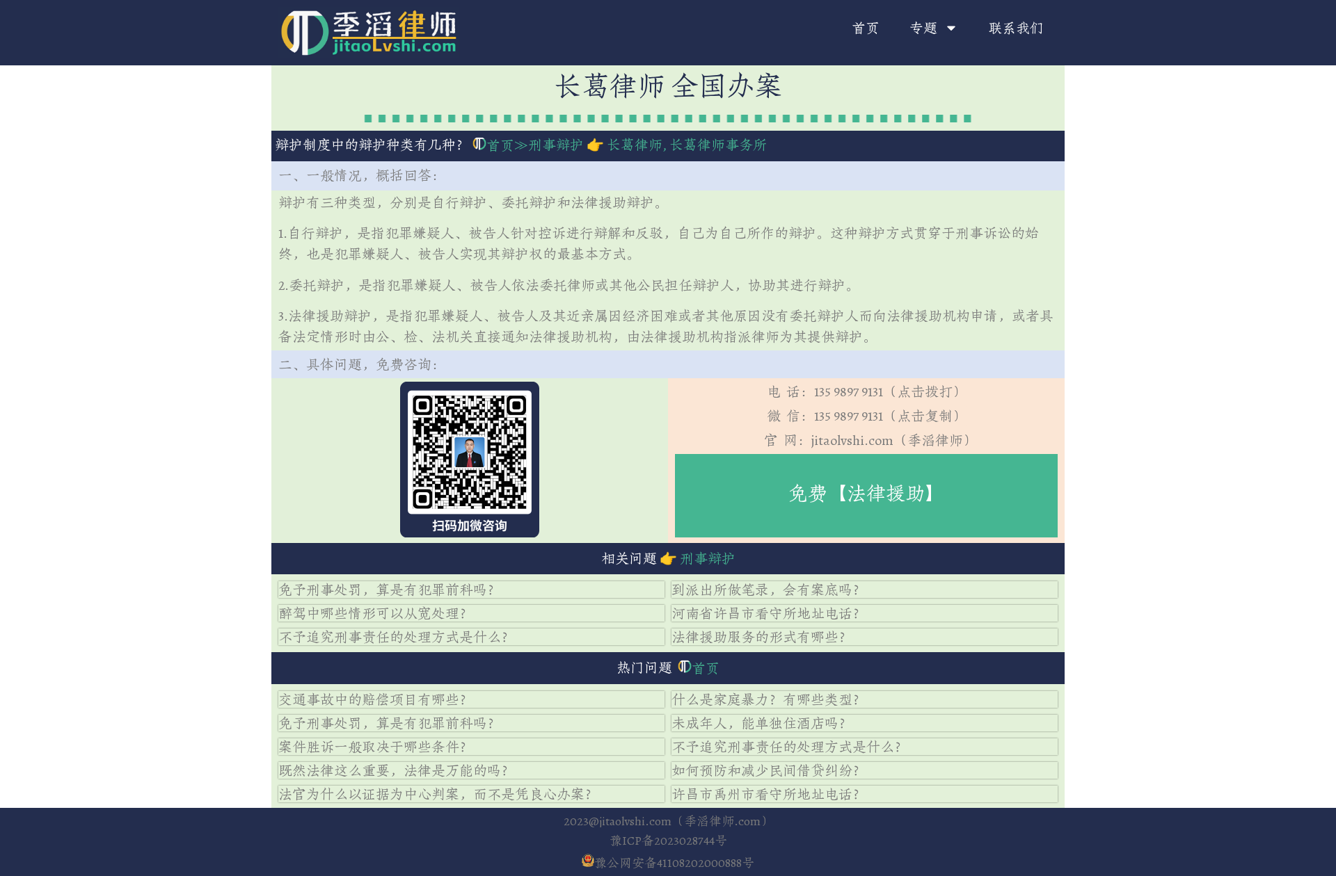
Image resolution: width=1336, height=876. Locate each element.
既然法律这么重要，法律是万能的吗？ (396, 770)
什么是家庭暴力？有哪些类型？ (768, 699)
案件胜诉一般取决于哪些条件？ (375, 747)
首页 (866, 28)
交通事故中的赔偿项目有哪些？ (375, 699)
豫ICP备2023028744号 (668, 840)
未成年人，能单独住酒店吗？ (761, 723)
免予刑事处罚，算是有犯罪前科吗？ (389, 590)
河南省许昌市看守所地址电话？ (768, 613)
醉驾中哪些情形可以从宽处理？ (375, 613)
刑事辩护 (556, 145)
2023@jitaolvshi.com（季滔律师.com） (668, 821)
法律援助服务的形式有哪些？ (761, 637)
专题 (923, 28)
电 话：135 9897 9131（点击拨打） (867, 391)
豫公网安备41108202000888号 (674, 863)
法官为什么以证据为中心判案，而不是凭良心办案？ (438, 794)
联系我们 (1016, 28)
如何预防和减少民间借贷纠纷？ (768, 770)
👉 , (675, 145)
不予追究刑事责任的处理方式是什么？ (396, 637)
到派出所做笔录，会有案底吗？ (768, 590)
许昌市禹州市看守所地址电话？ (768, 794)
